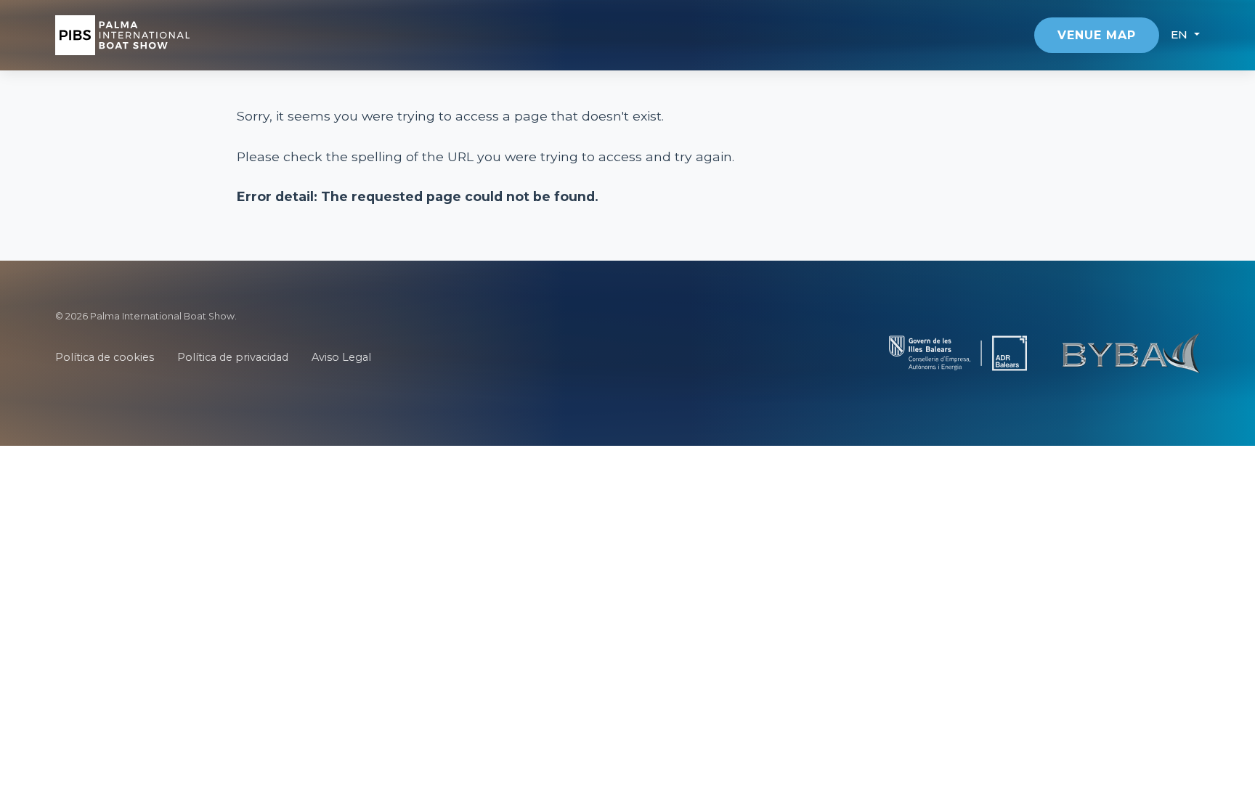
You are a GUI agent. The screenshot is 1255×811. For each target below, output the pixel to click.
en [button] (1181, 34)
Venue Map (1096, 35)
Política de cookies (104, 357)
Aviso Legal (341, 357)
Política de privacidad (232, 357)
